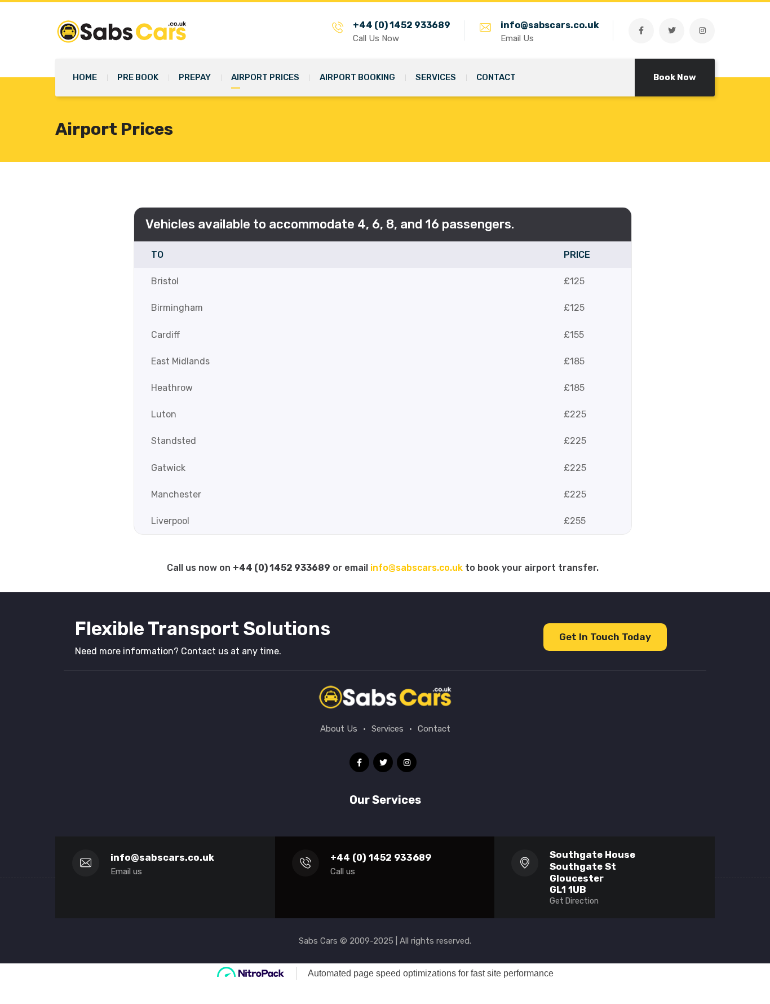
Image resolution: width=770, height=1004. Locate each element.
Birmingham (177, 307)
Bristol (165, 281)
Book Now (674, 77)
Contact (434, 729)
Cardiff (165, 334)
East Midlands (180, 361)
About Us (338, 729)
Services (387, 729)
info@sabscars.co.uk (550, 25)
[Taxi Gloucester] (125, 30)
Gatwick (168, 468)
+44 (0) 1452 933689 (401, 25)
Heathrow (172, 387)
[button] (605, 637)
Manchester (176, 494)
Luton (163, 414)
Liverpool (170, 521)
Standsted (173, 440)
